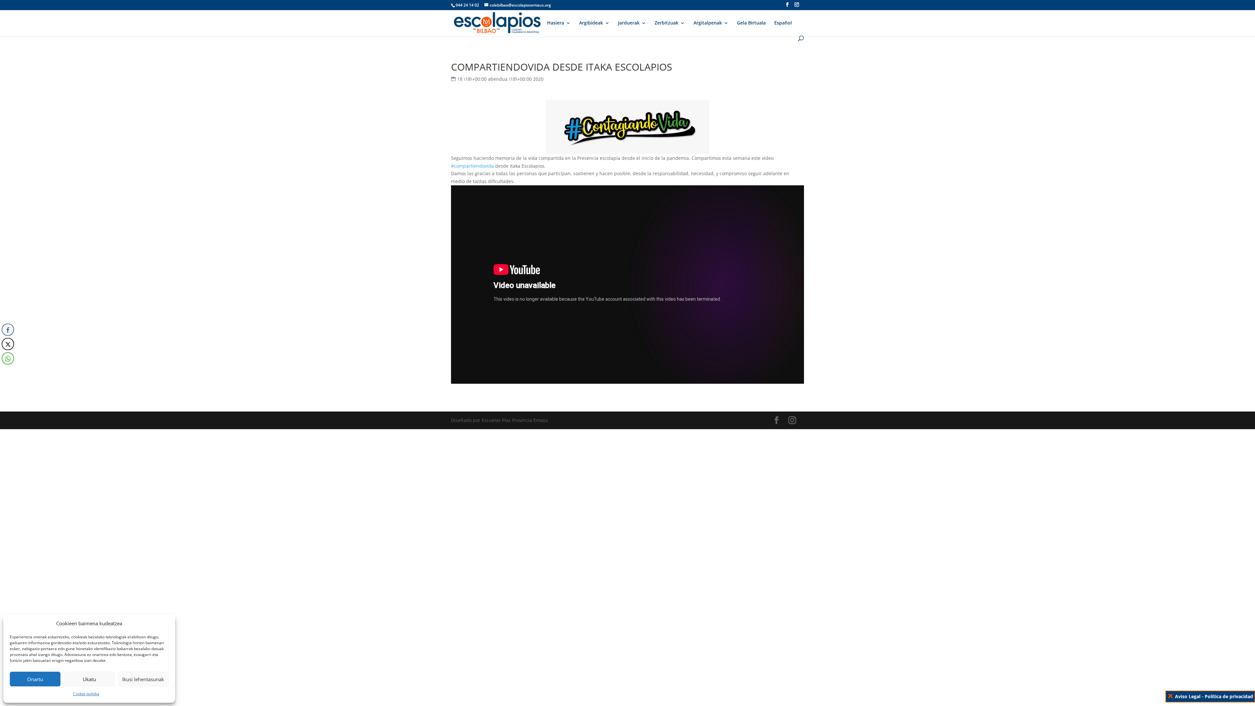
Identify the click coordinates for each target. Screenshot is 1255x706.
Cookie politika (86, 694)
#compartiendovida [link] (472, 166)
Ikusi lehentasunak (143, 679)
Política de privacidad (1229, 696)
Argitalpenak (708, 23)
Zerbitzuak (666, 23)
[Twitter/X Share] (8, 344)
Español (783, 23)
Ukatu (89, 679)
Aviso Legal (1187, 696)
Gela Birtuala (751, 23)
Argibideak (591, 23)
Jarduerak (629, 23)
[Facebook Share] (8, 330)
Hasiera (555, 23)
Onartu (35, 679)
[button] (7, 372)
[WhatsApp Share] (8, 358)
